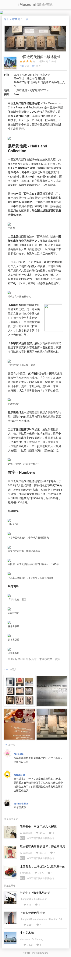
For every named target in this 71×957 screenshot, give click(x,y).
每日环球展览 (12, 19)
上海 (26, 19)
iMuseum (43, 952)
